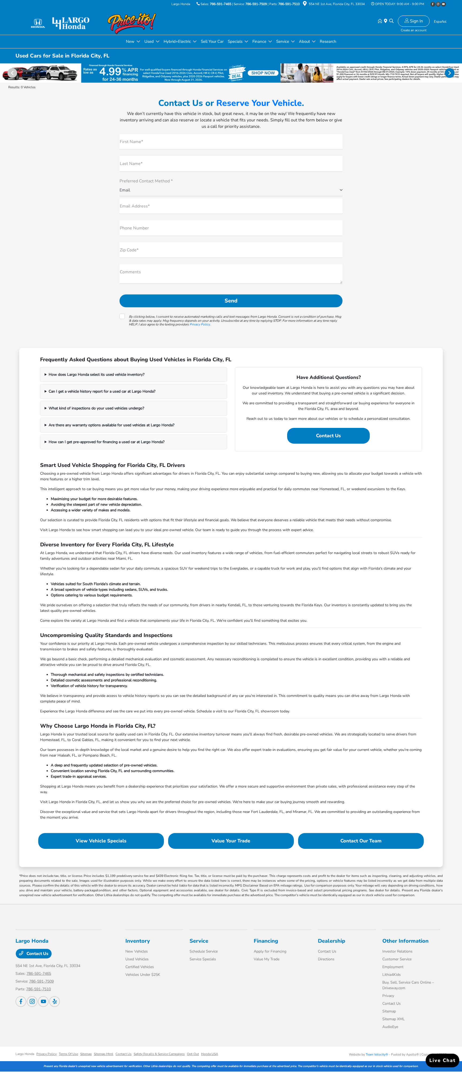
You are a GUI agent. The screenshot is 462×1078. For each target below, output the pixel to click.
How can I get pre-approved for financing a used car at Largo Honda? (106, 441)
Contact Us (328, 435)
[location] (305, 4)
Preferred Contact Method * (146, 181)
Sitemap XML (393, 1019)
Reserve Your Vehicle (259, 103)
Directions (326, 959)
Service (199, 941)
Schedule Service (204, 951)
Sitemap (389, 1011)
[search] (391, 21)
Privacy (388, 995)
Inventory (137, 941)
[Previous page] (12, 73)
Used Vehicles (137, 959)
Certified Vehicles (139, 966)
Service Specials (203, 959)
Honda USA (209, 1054)
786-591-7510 (289, 4)
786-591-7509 (256, 4)
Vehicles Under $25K (142, 974)
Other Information (405, 941)
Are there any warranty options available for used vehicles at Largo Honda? (111, 425)
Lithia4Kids (391, 974)
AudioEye (390, 1026)
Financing (266, 941)
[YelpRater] (54, 1001)
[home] (381, 21)
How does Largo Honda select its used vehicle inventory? (96, 374)
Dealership (331, 941)
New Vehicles (136, 951)
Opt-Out (193, 1054)
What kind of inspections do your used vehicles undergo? (96, 408)
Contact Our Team (361, 841)
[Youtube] (443, 4)
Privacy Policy (200, 324)
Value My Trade (266, 959)
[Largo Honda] (61, 21)
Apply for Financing (270, 951)
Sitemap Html (103, 1054)
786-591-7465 (220, 4)
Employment (392, 966)
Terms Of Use (68, 1054)
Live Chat (442, 1060)
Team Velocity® (377, 1054)
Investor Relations (397, 951)
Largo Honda (25, 1054)
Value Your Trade (230, 841)
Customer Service (396, 959)
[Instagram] (438, 4)
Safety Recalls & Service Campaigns (159, 1054)
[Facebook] (432, 4)
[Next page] (450, 73)
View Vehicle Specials (101, 841)
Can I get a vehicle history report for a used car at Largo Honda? (102, 391)
